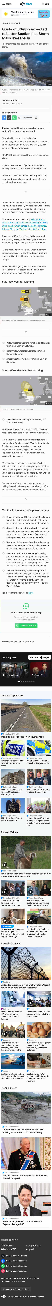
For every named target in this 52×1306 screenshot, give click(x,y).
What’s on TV (8, 1249)
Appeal (30, 1249)
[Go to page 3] (23, 681)
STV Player (7, 1245)
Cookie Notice (18, 1281)
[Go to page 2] (21, 681)
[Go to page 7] (31, 681)
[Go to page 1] (19, 681)
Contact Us (6, 1281)
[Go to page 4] (25, 681)
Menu (9, 4)
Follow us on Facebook (16, 1261)
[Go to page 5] (27, 681)
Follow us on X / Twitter (16, 1256)
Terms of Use (19, 1278)
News (5, 23)
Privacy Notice (33, 1278)
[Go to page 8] (33, 681)
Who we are (6, 1278)
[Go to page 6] (29, 681)
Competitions (33, 1245)
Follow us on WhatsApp (16, 1266)
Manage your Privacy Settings (16, 1289)
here (30, 592)
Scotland (15, 23)
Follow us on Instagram (16, 1271)
